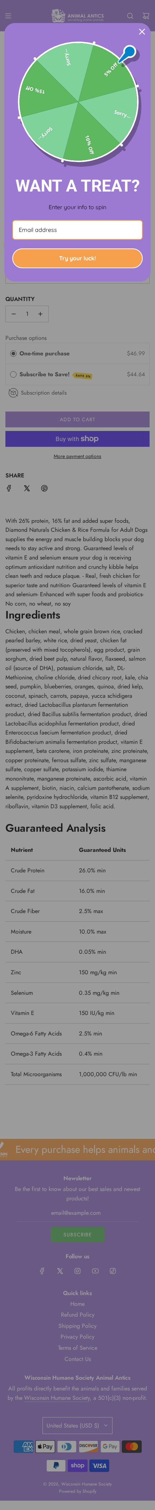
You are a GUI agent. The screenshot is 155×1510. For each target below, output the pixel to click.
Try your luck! (77, 258)
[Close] (142, 31)
